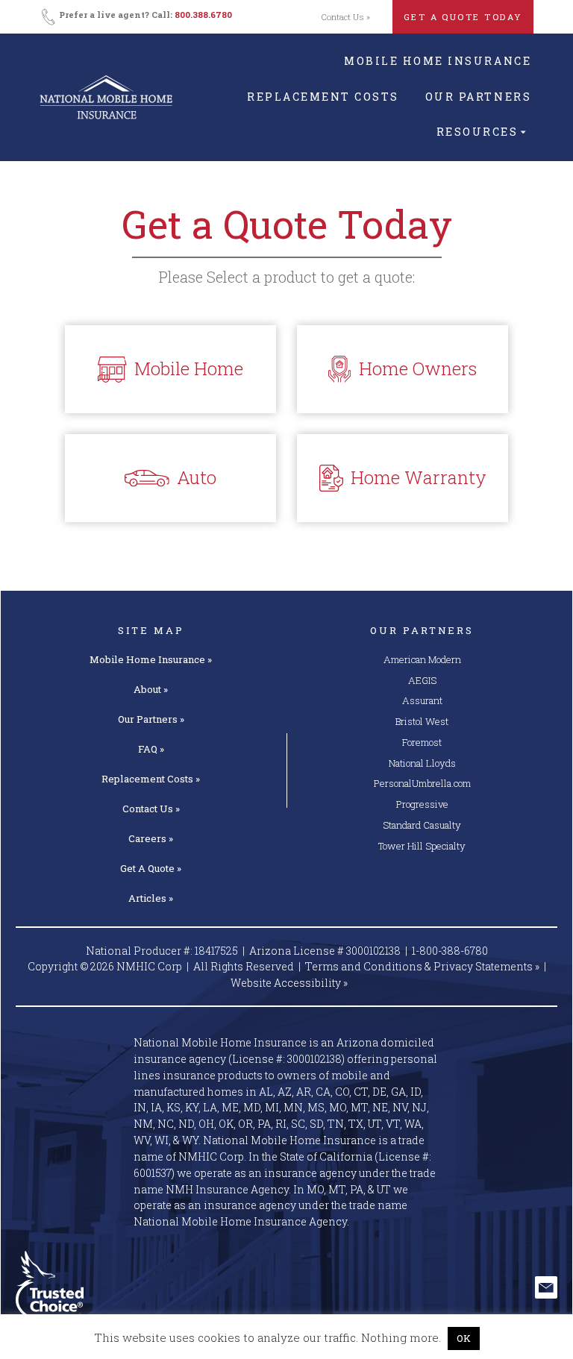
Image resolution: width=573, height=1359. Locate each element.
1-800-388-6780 (450, 951)
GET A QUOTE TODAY (463, 16)
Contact (151, 808)
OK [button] (464, 1338)
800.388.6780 (203, 14)
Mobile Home (151, 659)
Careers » (150, 838)
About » (151, 689)
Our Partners (478, 97)
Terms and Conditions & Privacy (422, 966)
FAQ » (151, 749)
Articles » (150, 898)
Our (151, 719)
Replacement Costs (323, 97)
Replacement (150, 778)
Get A (150, 868)
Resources (477, 132)
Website (289, 983)
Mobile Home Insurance (437, 61)
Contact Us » (346, 16)
